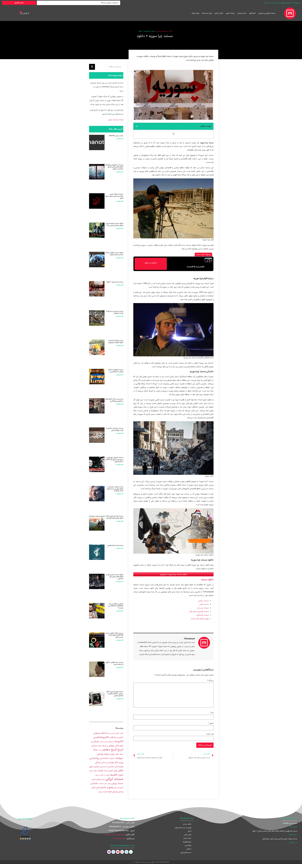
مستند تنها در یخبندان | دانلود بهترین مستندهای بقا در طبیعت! (115, 489)
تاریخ (120, 750)
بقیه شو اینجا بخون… (115, 119)
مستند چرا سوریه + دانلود (114, 282)
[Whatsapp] (131, 852)
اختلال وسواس (99, 733)
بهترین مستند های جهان (183, 827)
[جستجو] (92, 67)
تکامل (100, 750)
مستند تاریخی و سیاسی (266, 13)
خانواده (112, 758)
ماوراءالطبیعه (187, 842)
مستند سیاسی (203, 600)
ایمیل (211, 723)
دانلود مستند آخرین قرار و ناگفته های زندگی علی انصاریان (114, 576)
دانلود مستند (207, 579)
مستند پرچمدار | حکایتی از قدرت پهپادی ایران (114, 429)
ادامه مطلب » (119, 139)
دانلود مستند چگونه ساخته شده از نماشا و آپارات (114, 253)
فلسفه (106, 771)
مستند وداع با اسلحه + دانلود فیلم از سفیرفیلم (115, 341)
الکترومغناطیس (101, 737)
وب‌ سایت (210, 734)
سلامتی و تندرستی (107, 766)
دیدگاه (210, 681)
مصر (109, 783)
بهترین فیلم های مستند (200, 618)
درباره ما (266, 3)
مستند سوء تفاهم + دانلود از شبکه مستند (114, 663)
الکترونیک (118, 741)
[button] (136, 126)
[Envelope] (109, 852)
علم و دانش (187, 834)
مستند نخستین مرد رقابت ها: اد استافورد (114, 312)
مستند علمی (230, 13)
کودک (105, 791)
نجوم (115, 787)
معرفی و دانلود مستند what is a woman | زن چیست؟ (115, 606)
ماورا (191, 611)
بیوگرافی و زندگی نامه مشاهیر (103, 745)
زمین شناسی (105, 762)
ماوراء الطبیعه (116, 775)
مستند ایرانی (114, 779)
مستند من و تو (203, 608)
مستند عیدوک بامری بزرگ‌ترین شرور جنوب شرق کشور (114, 196)
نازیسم (120, 787)
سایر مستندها (207, 13)
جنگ (95, 750)
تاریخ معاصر (109, 749)
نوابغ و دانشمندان (104, 787)
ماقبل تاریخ (93, 771)
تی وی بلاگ (296, 3)
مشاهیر (188, 849)
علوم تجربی (112, 770)
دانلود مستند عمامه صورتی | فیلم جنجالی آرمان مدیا (114, 224)
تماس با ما (274, 3)
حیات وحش (241, 13)
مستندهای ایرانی (162, 31)
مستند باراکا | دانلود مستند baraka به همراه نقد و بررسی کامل (114, 635)
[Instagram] (122, 852)
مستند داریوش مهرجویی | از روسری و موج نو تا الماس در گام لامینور (114, 459)
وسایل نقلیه (113, 791)
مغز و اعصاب (103, 783)
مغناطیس (94, 783)
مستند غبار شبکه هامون (115, 545)
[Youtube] (118, 852)
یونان (100, 791)
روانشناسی (94, 758)
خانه (171, 31)
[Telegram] (126, 852)
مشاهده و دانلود (151, 262)
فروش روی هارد (285, 3)
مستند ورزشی (117, 783)
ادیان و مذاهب (116, 737)
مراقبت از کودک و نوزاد (102, 775)
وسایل (120, 791)
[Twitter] (113, 852)
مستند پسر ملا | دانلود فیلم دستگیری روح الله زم (114, 400)
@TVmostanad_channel (115, 834)
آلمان (117, 733)
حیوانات (119, 758)
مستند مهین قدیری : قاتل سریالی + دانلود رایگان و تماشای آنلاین (114, 693)
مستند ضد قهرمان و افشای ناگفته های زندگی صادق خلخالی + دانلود (114, 167)
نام (212, 713)
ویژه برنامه (195, 13)
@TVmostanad (119, 838)
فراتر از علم (219, 13)
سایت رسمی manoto (116, 135)
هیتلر (94, 787)
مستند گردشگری (203, 615)
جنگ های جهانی (116, 754)
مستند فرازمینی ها (202, 611)
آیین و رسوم (111, 733)
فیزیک (100, 770)
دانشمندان (104, 758)
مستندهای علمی (98, 779)
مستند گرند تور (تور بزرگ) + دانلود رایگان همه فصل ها (114, 517)
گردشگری (252, 13)
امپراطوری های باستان (106, 742)
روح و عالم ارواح (116, 762)
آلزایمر (121, 733)
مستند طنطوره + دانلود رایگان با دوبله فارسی (115, 370)
